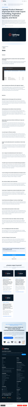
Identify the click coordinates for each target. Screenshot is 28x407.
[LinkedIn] (7, 395)
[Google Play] (9, 397)
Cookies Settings (3, 405)
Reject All (25, 405)
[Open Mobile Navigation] (26, 1)
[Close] (27, 403)
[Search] (22, 1)
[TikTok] (8, 395)
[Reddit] (10, 395)
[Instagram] (5, 395)
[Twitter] (3, 395)
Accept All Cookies (20, 405)
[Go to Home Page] (3, 1)
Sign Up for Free (14, 258)
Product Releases (5, 4)
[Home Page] (2, 4)
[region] (14, 404)
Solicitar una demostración (19, 337)
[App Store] (4, 397)
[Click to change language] (24, 1)
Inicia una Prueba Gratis (8, 337)
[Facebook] (6, 395)
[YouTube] (2, 395)
